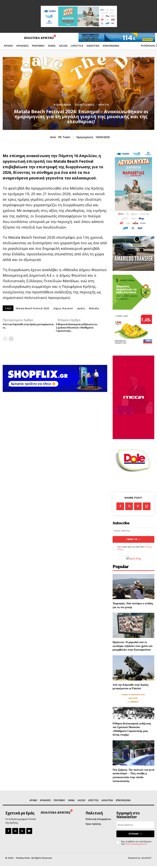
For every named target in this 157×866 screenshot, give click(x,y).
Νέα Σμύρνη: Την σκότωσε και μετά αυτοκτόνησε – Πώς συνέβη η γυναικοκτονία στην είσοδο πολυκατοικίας (133, 775)
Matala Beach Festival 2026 (32, 308)
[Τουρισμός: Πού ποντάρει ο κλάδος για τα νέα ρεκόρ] (133, 586)
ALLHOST (147, 858)
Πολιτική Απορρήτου (136, 843)
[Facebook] (120, 506)
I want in (131, 539)
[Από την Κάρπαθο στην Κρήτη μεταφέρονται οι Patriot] (133, 667)
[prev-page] (5, 338)
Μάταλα (94, 308)
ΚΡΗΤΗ (103, 104)
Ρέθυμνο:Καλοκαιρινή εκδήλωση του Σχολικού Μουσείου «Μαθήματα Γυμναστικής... (76, 327)
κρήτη (81, 308)
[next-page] (11, 338)
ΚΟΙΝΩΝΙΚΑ (62, 104)
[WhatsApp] (146, 506)
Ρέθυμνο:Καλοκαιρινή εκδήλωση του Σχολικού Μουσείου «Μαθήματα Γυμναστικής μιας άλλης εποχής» (132, 729)
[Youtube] (29, 831)
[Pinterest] (138, 506)
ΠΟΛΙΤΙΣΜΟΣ (85, 104)
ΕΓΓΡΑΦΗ (134, 833)
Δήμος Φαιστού (63, 308)
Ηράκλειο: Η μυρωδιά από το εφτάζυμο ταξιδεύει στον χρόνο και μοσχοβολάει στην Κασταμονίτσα (132, 645)
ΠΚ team (64, 137)
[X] (129, 506)
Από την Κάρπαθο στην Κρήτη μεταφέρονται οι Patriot (130, 686)
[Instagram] (15, 831)
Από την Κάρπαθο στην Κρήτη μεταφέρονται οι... (28, 325)
